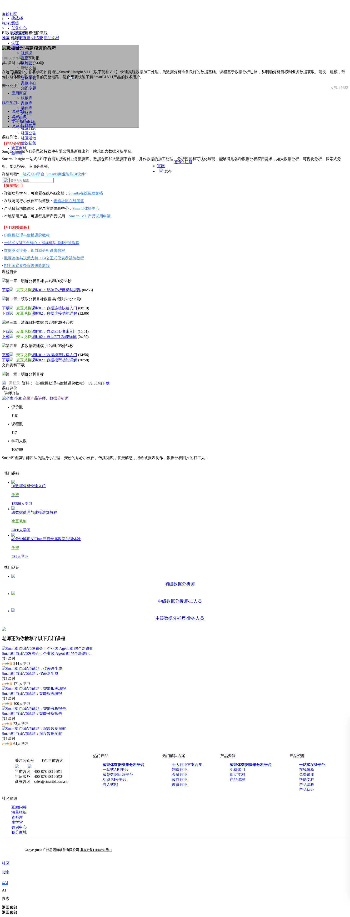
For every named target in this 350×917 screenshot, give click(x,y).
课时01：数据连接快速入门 (54, 308)
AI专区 (17, 38)
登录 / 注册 (183, 162)
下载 (6, 290)
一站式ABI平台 (115, 770)
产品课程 (237, 780)
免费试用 (237, 770)
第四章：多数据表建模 (39, 346)
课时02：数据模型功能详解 (54, 360)
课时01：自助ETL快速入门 (54, 331)
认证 (15, 43)
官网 (161, 166)
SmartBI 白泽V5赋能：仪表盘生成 (30, 673)
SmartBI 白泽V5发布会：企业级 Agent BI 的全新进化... (47, 653)
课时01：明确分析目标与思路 (56, 290)
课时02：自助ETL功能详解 (54, 337)
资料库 (17, 817)
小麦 (18, 398)
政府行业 (179, 780)
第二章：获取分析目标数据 (43, 299)
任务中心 (19, 28)
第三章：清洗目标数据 (39, 322)
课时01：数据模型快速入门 (54, 355)
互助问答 (19, 807)
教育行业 (179, 785)
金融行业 (179, 775)
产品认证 (306, 790)
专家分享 (19, 33)
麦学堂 (17, 822)
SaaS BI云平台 (114, 780)
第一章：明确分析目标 (38, 281)
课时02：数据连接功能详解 (54, 313)
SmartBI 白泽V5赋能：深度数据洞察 (32, 734)
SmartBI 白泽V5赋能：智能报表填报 (32, 694)
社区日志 (28, 128)
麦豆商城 (19, 148)
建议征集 (28, 143)
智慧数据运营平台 (118, 775)
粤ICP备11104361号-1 (96, 850)
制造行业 (179, 770)
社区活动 (28, 138)
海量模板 (19, 812)
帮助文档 (237, 775)
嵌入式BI (110, 785)
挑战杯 (17, 18)
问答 (15, 23)
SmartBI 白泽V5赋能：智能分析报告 (32, 714)
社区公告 (28, 133)
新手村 (17, 153)
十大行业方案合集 (187, 765)
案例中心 (19, 827)
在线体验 (306, 770)
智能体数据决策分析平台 (124, 765)
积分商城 (19, 832)
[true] (6, 180)
